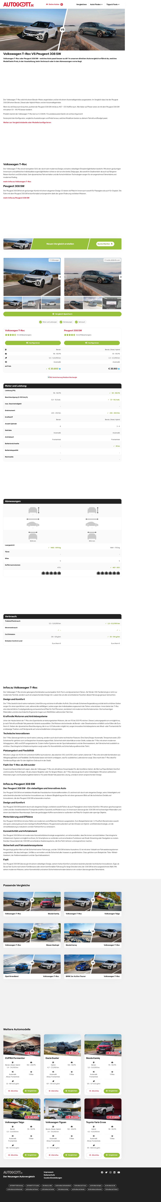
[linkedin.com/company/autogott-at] (114, 1172)
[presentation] (4, 277)
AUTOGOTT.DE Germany (16, 1185)
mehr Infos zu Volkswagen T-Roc (17, 181)
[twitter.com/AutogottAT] (106, 1172)
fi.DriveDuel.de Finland (111, 1189)
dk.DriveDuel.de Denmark (95, 1189)
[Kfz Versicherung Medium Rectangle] (62, 377)
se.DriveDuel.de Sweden (78, 1189)
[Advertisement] (62, 79)
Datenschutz (49, 1175)
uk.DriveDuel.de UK (110, 1185)
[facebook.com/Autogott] (102, 1172)
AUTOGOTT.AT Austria (33, 1185)
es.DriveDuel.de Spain (95, 1185)
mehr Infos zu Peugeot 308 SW (16, 198)
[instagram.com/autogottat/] (110, 1172)
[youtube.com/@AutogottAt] (119, 1172)
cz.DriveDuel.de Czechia (48, 1189)
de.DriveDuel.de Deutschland (63, 1185)
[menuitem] (81, 4)
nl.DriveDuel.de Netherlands (14, 1189)
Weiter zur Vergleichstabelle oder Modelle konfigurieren (27, 122)
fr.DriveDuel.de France (80, 1185)
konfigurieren (34, 343)
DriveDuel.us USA (47, 1185)
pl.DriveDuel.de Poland (32, 1189)
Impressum (48, 1172)
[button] (96, 4)
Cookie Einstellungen (53, 1178)
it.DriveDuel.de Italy (63, 1189)
